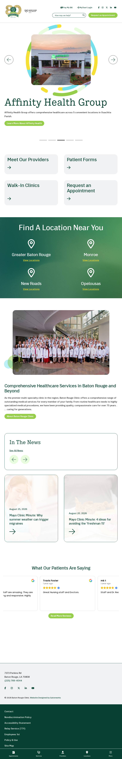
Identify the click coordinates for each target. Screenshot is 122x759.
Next (113, 59)
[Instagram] (103, 7)
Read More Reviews (61, 616)
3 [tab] (61, 140)
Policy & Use (11, 740)
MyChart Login (85, 8)
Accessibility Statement (17, 723)
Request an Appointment (103, 15)
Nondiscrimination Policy (17, 717)
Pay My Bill (67, 8)
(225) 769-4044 (13, 681)
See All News (16, 451)
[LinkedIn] (111, 7)
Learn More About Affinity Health (24, 123)
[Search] (84, 15)
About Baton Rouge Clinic (20, 416)
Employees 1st (12, 734)
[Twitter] (107, 7)
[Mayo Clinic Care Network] (30, 11)
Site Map (9, 746)
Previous (8, 59)
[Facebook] (99, 7)
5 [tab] (79, 140)
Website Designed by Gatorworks (45, 698)
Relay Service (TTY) (14, 729)
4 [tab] (70, 140)
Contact (8, 711)
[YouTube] (115, 7)
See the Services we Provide (22, 133)
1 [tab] (43, 140)
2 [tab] (52, 140)
